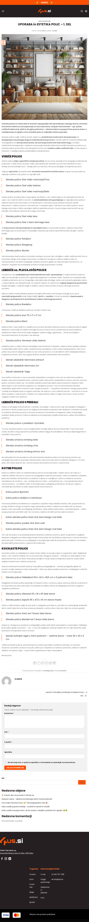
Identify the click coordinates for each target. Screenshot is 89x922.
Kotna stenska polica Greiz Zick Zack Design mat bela (34, 517)
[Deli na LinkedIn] (54, 663)
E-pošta (8, 742)
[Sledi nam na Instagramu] (6, 858)
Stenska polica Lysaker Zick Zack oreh (25, 523)
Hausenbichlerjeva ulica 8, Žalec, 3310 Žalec (16, 853)
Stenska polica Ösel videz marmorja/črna (27, 179)
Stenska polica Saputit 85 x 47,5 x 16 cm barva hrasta (33, 599)
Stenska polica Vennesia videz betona (26, 340)
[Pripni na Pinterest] (50, 663)
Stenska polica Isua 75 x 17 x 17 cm (23, 315)
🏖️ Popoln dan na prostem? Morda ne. (18, 795)
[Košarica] (86, 11)
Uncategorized (44, 21)
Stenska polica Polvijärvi (18, 238)
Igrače (32, 902)
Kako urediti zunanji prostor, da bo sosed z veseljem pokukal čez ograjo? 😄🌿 (34, 810)
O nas (43, 874)
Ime (6, 732)
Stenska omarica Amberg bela (22, 439)
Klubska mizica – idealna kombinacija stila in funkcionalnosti (27, 799)
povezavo (63, 671)
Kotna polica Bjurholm (17, 492)
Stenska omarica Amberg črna (22, 445)
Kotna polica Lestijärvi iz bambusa (24, 497)
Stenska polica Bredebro (18, 304)
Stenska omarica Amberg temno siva (25, 451)
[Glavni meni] (3, 11)
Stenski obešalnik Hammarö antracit (25, 359)
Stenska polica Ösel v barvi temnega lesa (27, 222)
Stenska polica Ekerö (16, 321)
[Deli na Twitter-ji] (42, 663)
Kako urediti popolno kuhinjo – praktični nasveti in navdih (26, 806)
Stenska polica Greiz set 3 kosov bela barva (28, 613)
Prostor (32, 874)
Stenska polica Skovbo (17, 250)
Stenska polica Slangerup (19, 244)
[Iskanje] (81, 11)
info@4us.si (57, 879)
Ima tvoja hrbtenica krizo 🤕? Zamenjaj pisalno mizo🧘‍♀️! (25, 803)
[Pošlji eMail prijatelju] (46, 663)
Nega (31, 892)
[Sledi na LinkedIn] (9, 858)
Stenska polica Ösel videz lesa (21, 216)
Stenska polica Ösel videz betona (23, 185)
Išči (3, 778)
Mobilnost (33, 897)
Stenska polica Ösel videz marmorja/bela (27, 191)
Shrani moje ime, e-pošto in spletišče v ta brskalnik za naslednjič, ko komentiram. (42, 762)
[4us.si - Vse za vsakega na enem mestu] (44, 11)
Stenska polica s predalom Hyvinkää (25, 423)
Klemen (54, 31)
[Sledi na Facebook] (2, 858)
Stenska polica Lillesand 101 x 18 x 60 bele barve (30, 593)
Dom (31, 879)
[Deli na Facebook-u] (38, 663)
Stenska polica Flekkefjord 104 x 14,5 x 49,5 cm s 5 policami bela (39, 577)
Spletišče (8, 752)
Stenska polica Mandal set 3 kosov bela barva (30, 619)
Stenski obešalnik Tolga (18, 371)
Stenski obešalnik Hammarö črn (22, 365)
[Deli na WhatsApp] (34, 663)
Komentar (9, 713)
